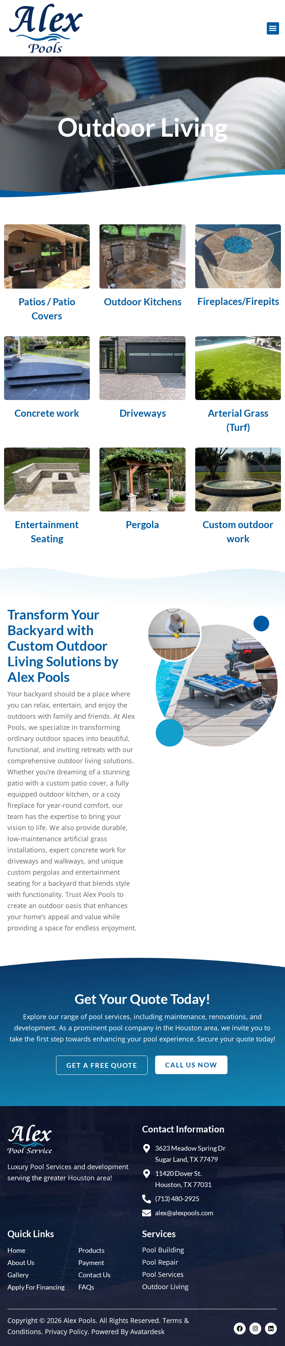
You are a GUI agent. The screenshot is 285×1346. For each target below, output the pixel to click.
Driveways (142, 413)
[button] (273, 28)
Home (16, 1250)
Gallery (18, 1275)
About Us (21, 1262)
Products (91, 1250)
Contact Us (94, 1275)
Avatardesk (147, 1331)
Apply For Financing (36, 1287)
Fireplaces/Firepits (238, 301)
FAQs (86, 1287)
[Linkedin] (271, 1328)
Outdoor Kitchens (142, 302)
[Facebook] (240, 1328)
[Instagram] (255, 1328)
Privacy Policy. (67, 1331)
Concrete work (46, 413)
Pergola (142, 524)
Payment (91, 1262)
